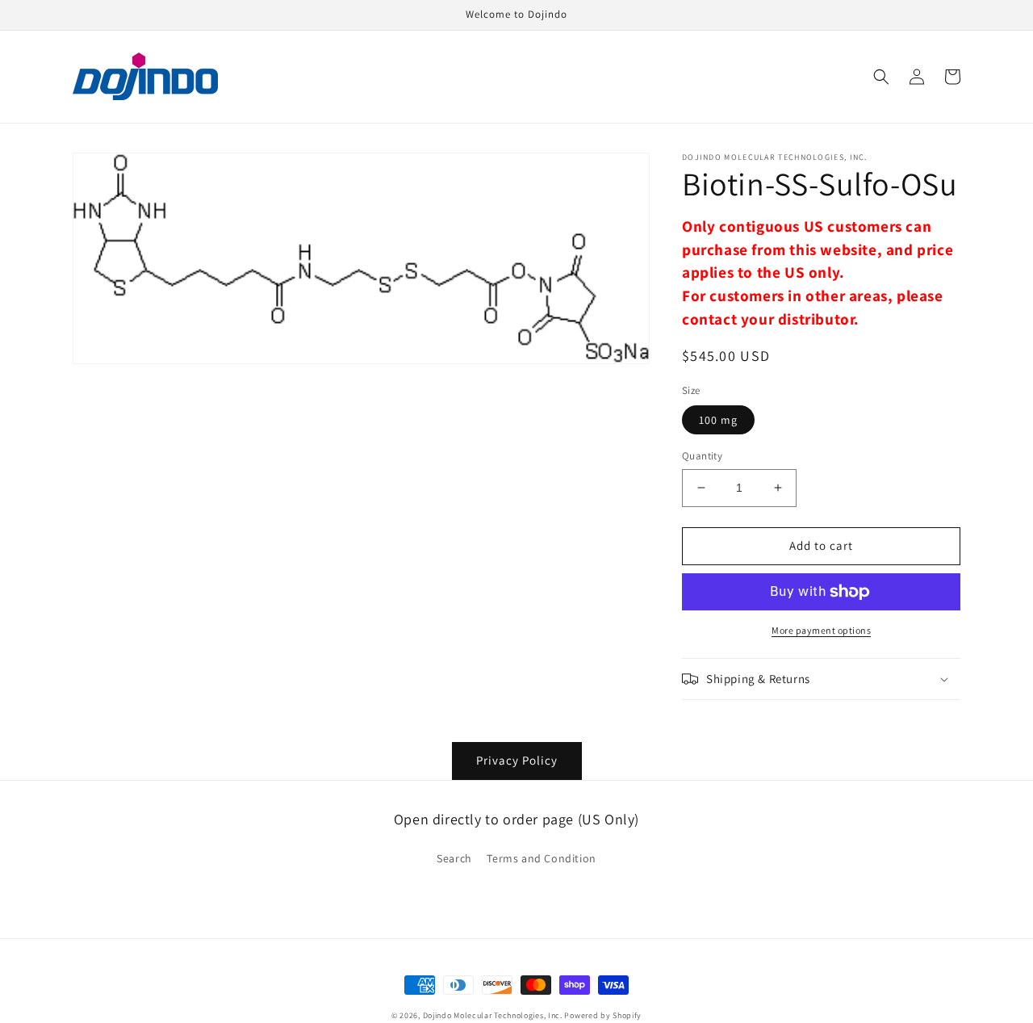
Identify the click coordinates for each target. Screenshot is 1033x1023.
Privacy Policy (517, 760)
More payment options (821, 630)
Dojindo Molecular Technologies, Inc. (493, 1015)
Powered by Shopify (603, 1015)
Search (454, 858)
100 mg (718, 420)
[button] (881, 76)
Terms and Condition (541, 858)
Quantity (702, 456)
